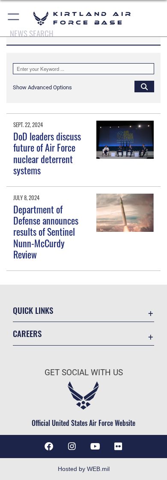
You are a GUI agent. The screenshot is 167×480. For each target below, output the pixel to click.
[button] (14, 18)
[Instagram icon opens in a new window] (72, 446)
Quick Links (33, 310)
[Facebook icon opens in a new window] (48, 446)
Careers (27, 333)
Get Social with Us (84, 372)
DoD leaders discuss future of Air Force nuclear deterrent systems (47, 153)
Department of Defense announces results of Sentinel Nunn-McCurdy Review (45, 231)
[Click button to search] (144, 86)
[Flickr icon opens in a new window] (118, 446)
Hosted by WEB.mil (84, 468)
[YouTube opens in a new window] (95, 446)
